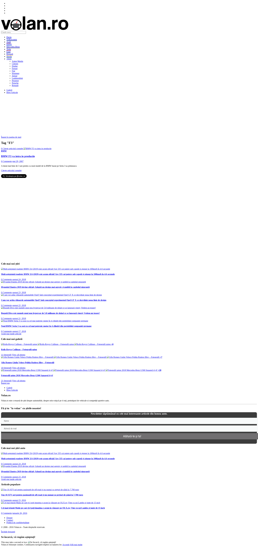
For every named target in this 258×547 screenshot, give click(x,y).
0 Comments (6, 161)
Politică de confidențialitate (17, 522)
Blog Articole (12, 92)
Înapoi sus (5, 383)
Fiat (13, 71)
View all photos (18, 355)
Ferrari (14, 68)
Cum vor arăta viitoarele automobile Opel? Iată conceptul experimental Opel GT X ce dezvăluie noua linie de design (53, 300)
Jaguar (14, 76)
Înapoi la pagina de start (11, 137)
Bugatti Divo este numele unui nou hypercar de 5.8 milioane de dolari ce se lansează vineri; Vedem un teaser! (50, 313)
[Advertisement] (81, 115)
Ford (8, 51)
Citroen (15, 64)
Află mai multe (76, 545)
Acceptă (65, 545)
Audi (8, 42)
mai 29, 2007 (18, 161)
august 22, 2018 (19, 305)
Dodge (15, 66)
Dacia (8, 37)
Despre (9, 518)
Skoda (9, 56)
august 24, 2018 (19, 279)
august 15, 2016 (19, 500)
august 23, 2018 (19, 292)
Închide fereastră (8, 532)
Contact (9, 520)
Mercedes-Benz (13, 47)
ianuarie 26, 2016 (19, 513)
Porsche (15, 83)
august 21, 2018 (19, 318)
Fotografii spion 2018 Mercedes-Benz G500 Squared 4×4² (27, 375)
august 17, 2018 (19, 331)
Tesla (8, 49)
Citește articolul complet (11, 170)
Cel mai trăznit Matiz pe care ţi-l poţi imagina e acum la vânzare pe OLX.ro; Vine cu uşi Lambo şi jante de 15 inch (53, 508)
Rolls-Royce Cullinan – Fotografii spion (19, 349)
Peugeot (15, 80)
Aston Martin (17, 61)
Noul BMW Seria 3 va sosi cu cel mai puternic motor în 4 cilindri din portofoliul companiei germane (46, 326)
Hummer (15, 73)
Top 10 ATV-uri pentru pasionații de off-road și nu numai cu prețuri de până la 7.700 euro (42, 495)
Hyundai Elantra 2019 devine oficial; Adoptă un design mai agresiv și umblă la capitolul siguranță (45, 287)
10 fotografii (6, 368)
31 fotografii (6, 381)
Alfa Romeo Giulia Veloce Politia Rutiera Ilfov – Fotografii (27, 362)
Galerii (9, 90)
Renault (9, 54)
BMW (9, 44)
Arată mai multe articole (11, 334)
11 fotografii (6, 355)
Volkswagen (11, 39)
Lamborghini (17, 78)
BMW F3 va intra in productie (18, 156)
